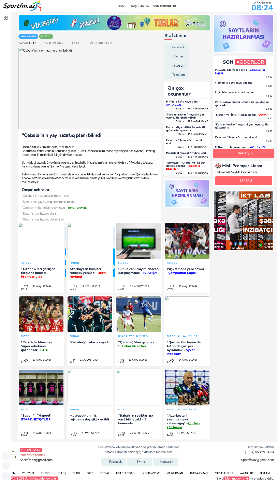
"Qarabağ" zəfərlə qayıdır (90, 342)
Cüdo (76, 473)
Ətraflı (245, 180)
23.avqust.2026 (42, 286)
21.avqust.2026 (90, 286)
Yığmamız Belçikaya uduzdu (233, 83)
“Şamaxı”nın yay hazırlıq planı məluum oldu (49, 202)
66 (171, 433)
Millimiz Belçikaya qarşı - (183, 103)
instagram (178, 65)
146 (74, 433)
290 (25, 359)
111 (123, 286)
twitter (178, 56)
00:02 (268, 76)
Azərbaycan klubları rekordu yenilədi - (88, 273)
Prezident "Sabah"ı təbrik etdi (186, 153)
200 (123, 433)
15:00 (268, 141)
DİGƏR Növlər (151, 473)
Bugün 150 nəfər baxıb (192, 134)
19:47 (268, 96)
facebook (178, 47)
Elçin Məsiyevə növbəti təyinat (235, 92)
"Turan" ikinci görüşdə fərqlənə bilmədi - (38, 273)
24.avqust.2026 (188, 359)
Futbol (46, 473)
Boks (90, 473)
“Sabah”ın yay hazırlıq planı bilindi (42, 219)
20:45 (268, 86)
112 (171, 286)
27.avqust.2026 (188, 286)
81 (122, 359)
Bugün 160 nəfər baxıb (192, 108)
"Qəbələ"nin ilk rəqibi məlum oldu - (54, 207)
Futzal (105, 473)
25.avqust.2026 (42, 433)
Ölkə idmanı (175, 473)
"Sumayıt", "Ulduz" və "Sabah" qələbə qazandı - (186, 166)
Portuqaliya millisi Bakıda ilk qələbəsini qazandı (186, 129)
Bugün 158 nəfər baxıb (192, 121)
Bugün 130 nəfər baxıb (192, 172)
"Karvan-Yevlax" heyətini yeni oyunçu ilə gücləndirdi (185, 116)
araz (33, 43)
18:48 (268, 108)
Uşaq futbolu (125, 473)
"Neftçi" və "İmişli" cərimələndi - (241, 115)
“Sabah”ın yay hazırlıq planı (39, 213)
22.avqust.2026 (139, 286)
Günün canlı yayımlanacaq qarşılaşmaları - (138, 271)
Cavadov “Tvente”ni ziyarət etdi (184, 141)
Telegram (178, 74)
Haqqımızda (139, 6)
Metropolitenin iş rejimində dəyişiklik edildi (89, 417)
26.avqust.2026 (139, 433)
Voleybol (28, 473)
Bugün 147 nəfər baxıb (192, 147)
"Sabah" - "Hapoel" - (37, 417)
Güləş (62, 473)
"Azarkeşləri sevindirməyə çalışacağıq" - (183, 421)
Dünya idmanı (199, 473)
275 (25, 286)
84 (73, 359)
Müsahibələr (224, 473)
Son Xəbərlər (164, 6)
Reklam (265, 473)
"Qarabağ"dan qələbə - (136, 344)
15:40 (268, 118)
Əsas (122, 6)
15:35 (268, 131)
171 (25, 433)
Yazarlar (246, 473)
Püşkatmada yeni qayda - (185, 271)
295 (171, 359)
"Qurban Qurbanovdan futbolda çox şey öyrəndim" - (185, 348)
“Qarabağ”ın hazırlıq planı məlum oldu (46, 195)
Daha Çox (246, 153)
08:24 (262, 7)
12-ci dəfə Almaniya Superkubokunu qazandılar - (36, 346)
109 (74, 286)
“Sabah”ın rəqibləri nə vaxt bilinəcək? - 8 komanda (135, 419)
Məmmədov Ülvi (236, 478)
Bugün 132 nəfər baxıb (192, 156)
